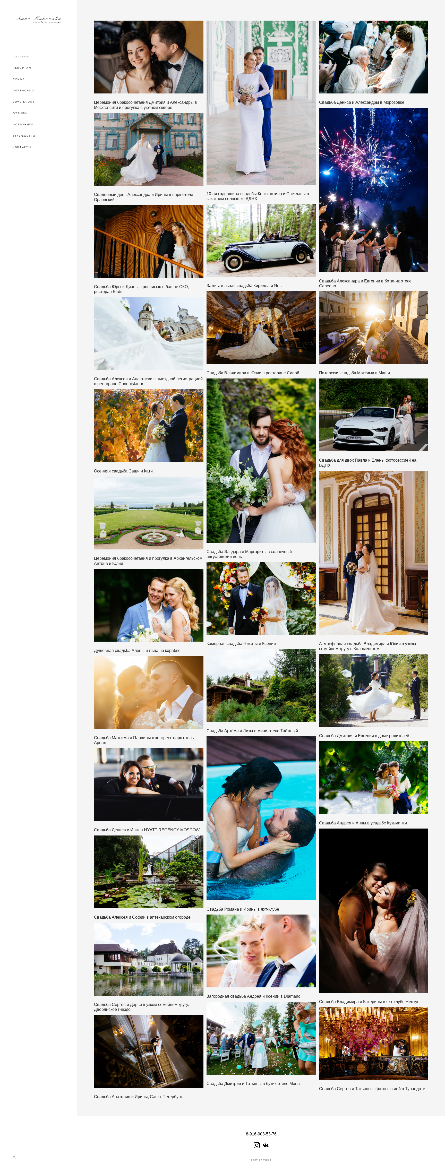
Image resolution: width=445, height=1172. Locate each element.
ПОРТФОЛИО (23, 90)
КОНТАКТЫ (22, 147)
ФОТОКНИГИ (23, 124)
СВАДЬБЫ (21, 56)
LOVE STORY (24, 102)
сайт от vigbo (261, 1160)
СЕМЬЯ (19, 79)
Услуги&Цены (24, 136)
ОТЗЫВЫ (20, 113)
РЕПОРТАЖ (22, 68)
